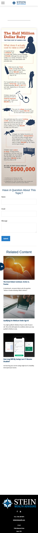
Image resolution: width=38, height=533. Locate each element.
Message (4, 221)
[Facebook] (17, 511)
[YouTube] (20, 511)
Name (3, 197)
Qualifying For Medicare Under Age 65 (16, 320)
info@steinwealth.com (19, 520)
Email (3, 209)
